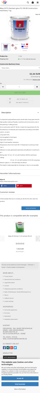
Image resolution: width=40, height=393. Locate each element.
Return (6, 295)
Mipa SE (37, 14)
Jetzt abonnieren (10, 357)
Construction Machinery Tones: (10, 64)
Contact (6, 286)
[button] (3, 87)
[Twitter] (15, 348)
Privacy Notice (8, 374)
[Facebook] (5, 348)
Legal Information (9, 282)
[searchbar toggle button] (27, 2)
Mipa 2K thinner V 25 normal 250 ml (20, 236)
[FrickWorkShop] (4, 2)
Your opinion (31, 208)
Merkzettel (7, 316)
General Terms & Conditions (12, 279)
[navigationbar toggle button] (37, 2)
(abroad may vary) (31, 59)
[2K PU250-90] (20, 28)
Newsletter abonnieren (11, 319)
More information (20, 389)
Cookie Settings (8, 301)
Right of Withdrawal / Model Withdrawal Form (17, 292)
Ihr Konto (7, 313)
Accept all (20, 378)
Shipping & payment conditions (13, 289)
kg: (1, 83)
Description (6, 112)
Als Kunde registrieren (10, 310)
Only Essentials (20, 384)
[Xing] (8, 348)
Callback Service (8, 298)
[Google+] (12, 348)
